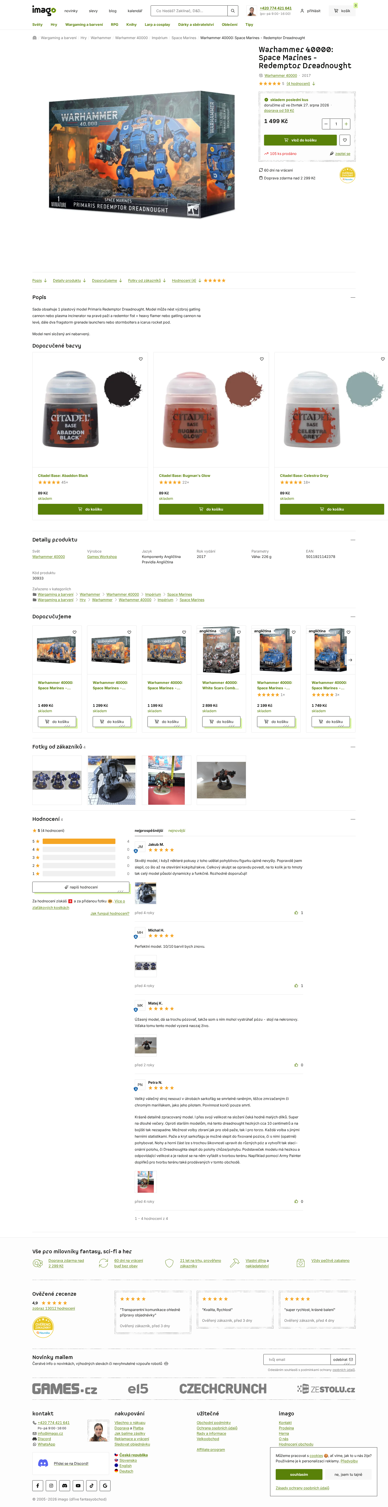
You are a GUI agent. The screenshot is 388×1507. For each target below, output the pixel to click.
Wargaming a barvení (84, 24)
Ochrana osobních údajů (217, 1428)
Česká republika (133, 1455)
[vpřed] (350, 659)
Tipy (249, 24)
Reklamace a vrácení (132, 1438)
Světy (37, 24)
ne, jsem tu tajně (348, 1474)
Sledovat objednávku (132, 1444)
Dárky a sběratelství (196, 24)
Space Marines (184, 37)
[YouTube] (78, 1485)
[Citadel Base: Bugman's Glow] (211, 436)
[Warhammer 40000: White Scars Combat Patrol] (221, 679)
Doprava (122, 1428)
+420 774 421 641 (276, 8)
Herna (284, 1433)
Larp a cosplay (157, 24)
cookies (316, 1455)
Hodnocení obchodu (296, 1444)
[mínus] (326, 124)
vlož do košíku (304, 140)
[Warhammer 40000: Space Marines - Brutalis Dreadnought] (57, 679)
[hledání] (232, 10)
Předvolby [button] (349, 1461)
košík (348, 9)
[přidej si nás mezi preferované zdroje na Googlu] (105, 1485)
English (125, 1465)
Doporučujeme (104, 280)
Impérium (160, 37)
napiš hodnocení (83, 887)
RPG (114, 24)
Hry (54, 24)
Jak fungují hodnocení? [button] (109, 913)
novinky (71, 11)
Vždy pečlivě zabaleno (330, 1260)
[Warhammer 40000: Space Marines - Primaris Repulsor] (330, 679)
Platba (138, 1428)
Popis (37, 280)
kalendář (135, 11)
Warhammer (101, 37)
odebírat (340, 1359)
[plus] (346, 124)
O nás (283, 1438)
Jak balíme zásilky (130, 1433)
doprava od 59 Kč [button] (279, 110)
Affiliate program (211, 1449)
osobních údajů (344, 1370)
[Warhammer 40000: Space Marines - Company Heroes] (111, 679)
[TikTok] (91, 1485)
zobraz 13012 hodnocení (53, 1308)
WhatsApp (46, 1444)
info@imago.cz (50, 1433)
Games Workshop (102, 556)
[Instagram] (51, 1485)
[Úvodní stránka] (34, 37)
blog (113, 11)
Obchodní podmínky (214, 1422)
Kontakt (285, 1422)
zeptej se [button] (342, 153)
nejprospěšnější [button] (149, 830)
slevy (93, 11)
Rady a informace (211, 1433)
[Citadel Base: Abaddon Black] (90, 436)
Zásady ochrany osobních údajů (302, 1488)
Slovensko (128, 1460)
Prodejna (286, 1428)
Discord (44, 1438)
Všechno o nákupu (130, 1422)
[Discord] (64, 1485)
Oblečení (229, 24)
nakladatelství (257, 1266)
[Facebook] (37, 1485)
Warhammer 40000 (131, 37)
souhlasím (299, 1474)
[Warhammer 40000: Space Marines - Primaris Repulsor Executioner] (276, 679)
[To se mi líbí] (297, 912)
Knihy (131, 24)
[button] (194, 297)
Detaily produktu (67, 280)
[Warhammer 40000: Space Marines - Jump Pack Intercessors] (166, 679)
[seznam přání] (345, 140)
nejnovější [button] (176, 830)
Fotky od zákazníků (144, 280)
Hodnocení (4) (184, 280)
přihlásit (313, 11)
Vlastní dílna (256, 1260)
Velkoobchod (208, 1438)
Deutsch (126, 1471)
